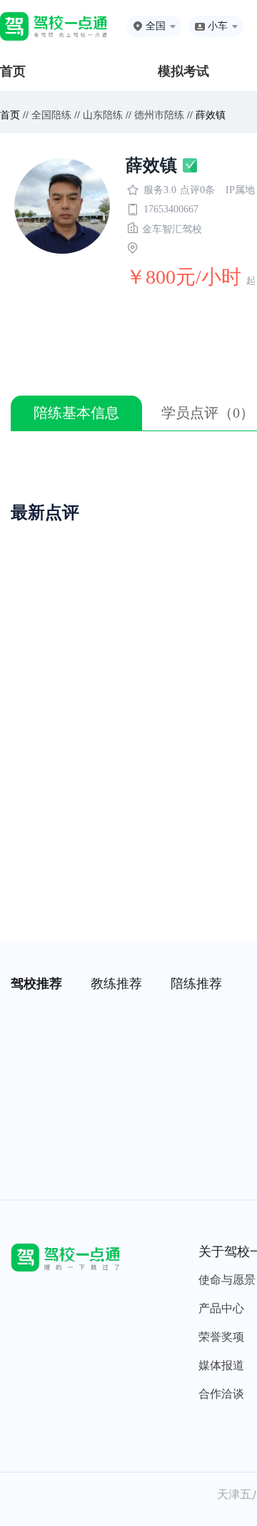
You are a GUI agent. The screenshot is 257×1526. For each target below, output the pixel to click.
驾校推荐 (36, 983)
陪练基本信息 (76, 413)
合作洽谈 (221, 1394)
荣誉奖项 (221, 1337)
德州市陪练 (159, 115)
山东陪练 (103, 115)
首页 (13, 71)
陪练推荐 (196, 983)
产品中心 (221, 1308)
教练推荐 (116, 983)
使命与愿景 (227, 1280)
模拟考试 (183, 71)
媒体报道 (221, 1365)
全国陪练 (51, 115)
